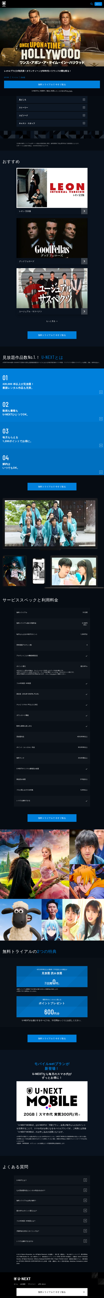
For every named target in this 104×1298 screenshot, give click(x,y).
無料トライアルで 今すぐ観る (52, 84)
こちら (70, 91)
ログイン (98, 4)
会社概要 (22, 1284)
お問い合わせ (42, 1284)
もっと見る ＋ (52, 321)
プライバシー (32, 1284)
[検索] (91, 4)
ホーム (16, 1284)
